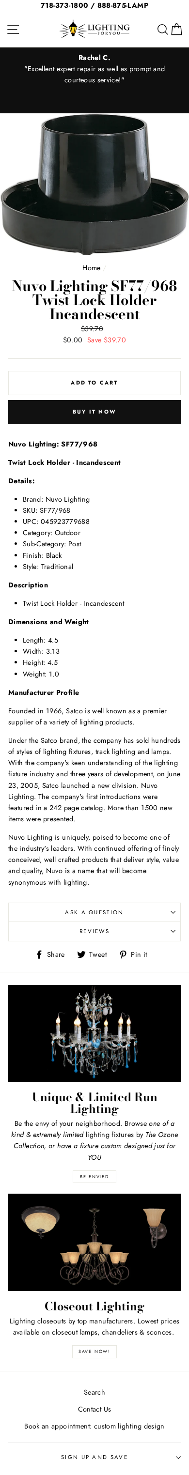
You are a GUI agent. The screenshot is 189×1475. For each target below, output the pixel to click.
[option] (94, 69)
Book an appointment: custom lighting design (94, 1426)
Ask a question (94, 912)
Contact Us (94, 1409)
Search (94, 1392)
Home (91, 268)
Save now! (94, 1351)
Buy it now (94, 411)
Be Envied (94, 1176)
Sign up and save (94, 1457)
